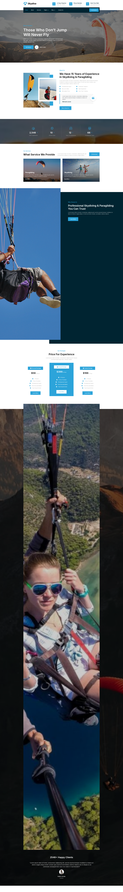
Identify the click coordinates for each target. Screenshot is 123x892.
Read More (27, 179)
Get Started (94, 10)
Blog (53, 10)
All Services (94, 154)
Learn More (73, 219)
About (32, 10)
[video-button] (37, 47)
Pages (45, 10)
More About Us (65, 108)
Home (26, 10)
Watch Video (43, 47)
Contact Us (60, 10)
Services (39, 10)
